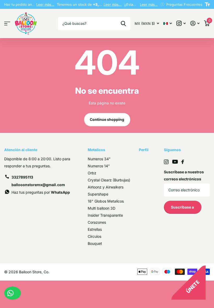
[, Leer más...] (181, 23)
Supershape (98, 194)
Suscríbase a (183, 207)
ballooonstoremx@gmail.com (38, 184)
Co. (46, 272)
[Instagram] (166, 161)
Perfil (143, 149)
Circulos (94, 236)
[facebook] (182, 162)
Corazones (97, 222)
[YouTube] (175, 162)
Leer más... (45, 4)
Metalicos (96, 149)
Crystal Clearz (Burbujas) (109, 180)
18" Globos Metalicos (106, 201)
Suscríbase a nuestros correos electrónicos (184, 175)
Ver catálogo (7, 23)
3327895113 (22, 177)
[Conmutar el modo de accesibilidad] (207, 4)
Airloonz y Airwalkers (105, 187)
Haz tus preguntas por (40, 192)
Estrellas (95, 229)
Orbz (92, 173)
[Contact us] (12, 293)
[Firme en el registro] (195, 23)
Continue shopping (107, 119)
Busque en (123, 23)
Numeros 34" (99, 159)
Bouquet (95, 243)
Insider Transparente (105, 215)
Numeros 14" (99, 166)
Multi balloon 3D (101, 208)
